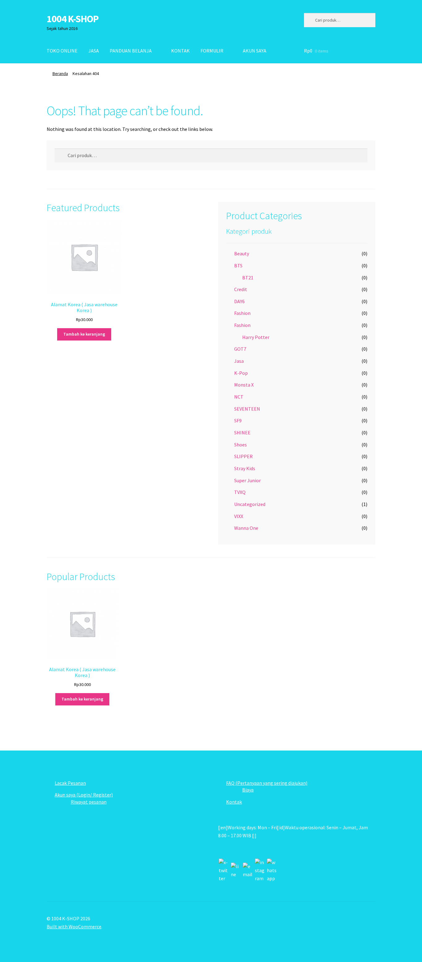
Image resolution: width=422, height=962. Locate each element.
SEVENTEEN (247, 409)
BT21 (247, 277)
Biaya (248, 790)
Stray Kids (244, 468)
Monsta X (244, 385)
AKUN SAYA (254, 51)
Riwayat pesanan (89, 802)
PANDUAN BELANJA (131, 51)
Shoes (240, 444)
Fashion (242, 313)
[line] (235, 871)
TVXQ (240, 492)
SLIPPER (243, 456)
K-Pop (241, 373)
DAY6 (239, 301)
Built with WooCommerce (74, 926)
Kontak (234, 802)
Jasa (239, 361)
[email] (247, 871)
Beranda (60, 73)
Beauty (241, 253)
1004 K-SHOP (73, 19)
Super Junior (247, 480)
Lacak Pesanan (70, 783)
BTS (238, 265)
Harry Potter (255, 337)
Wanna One (246, 528)
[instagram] (259, 871)
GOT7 (240, 349)
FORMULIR (211, 51)
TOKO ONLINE (62, 51)
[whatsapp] (271, 871)
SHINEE (242, 432)
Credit (240, 289)
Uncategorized (249, 504)
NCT (238, 397)
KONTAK (180, 51)
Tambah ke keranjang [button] (84, 334)
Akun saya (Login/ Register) (84, 795)
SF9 (238, 420)
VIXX (238, 516)
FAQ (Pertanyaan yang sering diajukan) (266, 783)
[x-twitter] (223, 871)
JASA (93, 51)
